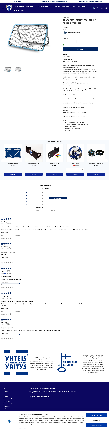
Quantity (65, 38)
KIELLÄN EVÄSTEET (96, 425)
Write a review (57, 198)
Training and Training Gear (61, 6)
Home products (82, 6)
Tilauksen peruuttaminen (10, 399)
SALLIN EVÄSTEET (97, 415)
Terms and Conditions (9, 404)
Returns (5, 394)
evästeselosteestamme (75, 424)
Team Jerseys (30, 6)
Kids (74, 6)
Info (22, 10)
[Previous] (2, 160)
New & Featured (19, 6)
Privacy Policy (7, 401)
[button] (3, 8)
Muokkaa (95, 420)
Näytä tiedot (22, 428)
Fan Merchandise (43, 6)
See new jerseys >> (18, 1)
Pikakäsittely (7, 396)
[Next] (106, 160)
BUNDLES (16, 10)
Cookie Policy (7, 406)
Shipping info (7, 391)
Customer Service (8, 409)
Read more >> (64, 1)
